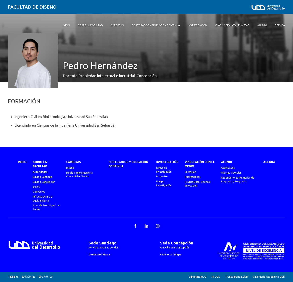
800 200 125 (28, 276)
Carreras (73, 162)
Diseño (70, 167)
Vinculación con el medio (200, 164)
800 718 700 (45, 276)
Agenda (269, 162)
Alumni (226, 162)
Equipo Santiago (42, 176)
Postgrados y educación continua (128, 164)
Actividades (228, 167)
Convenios (39, 191)
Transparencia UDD (236, 276)
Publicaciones (193, 176)
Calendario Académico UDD (269, 276)
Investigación (167, 162)
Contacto (94, 254)
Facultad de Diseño (32, 6)
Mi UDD (215, 276)
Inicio (22, 162)
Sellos (36, 186)
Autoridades (40, 171)
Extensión (190, 171)
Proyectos (162, 176)
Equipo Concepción (44, 181)
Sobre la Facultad (40, 164)
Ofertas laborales (231, 172)
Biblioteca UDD (197, 276)
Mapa (106, 254)
